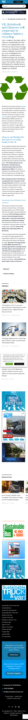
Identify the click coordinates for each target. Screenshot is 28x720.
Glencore (23, 106)
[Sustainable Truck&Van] (4, 2)
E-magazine (18, 1)
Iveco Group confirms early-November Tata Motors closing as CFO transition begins (12, 497)
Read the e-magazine (14, 673)
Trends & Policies (15, 346)
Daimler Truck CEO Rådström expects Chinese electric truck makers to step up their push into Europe (13, 372)
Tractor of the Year (7, 617)
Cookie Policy (18, 696)
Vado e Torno (6, 624)
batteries (6, 269)
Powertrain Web (6, 629)
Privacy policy (9, 696)
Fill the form (14, 655)
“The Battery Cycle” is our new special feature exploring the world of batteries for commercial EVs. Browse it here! (14, 308)
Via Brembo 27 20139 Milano (12, 685)
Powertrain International (9, 610)
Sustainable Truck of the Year (10, 605)
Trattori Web (5, 632)
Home (3, 19)
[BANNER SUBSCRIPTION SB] (13, 530)
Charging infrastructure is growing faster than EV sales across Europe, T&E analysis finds (14, 340)
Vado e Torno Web (7, 627)
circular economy (8, 273)
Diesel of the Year (7, 615)
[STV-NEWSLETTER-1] (14, 401)
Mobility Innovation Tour (9, 620)
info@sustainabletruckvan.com (13, 692)
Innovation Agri (6, 622)
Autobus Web (6, 634)
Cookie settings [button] (19, 364)
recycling (4, 117)
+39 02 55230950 (8, 688)
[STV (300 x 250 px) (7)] (13, 549)
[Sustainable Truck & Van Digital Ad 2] (14, 12)
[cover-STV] (14, 426)
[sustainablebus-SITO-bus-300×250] (14, 452)
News (19, 315)
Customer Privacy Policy (13, 698)
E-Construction (6, 636)
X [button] (24, 354)
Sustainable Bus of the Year (10, 613)
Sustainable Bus (6, 608)
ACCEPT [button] (9, 364)
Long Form (14, 315)
